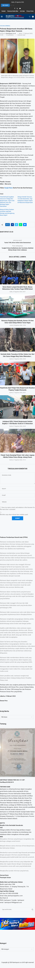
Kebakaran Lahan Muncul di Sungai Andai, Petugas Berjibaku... (16, 5)
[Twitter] (17, 8)
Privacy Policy (30, 11)
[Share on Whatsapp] (20, 224)
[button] (12, 5)
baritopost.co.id (11, 33)
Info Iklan (22, 11)
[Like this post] (8, 224)
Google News (8, 188)
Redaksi (4, 11)
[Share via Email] (25, 224)
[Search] (30, 16)
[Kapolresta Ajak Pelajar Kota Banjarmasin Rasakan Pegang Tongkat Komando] (17, 373)
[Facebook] (14, 8)
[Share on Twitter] (16, 224)
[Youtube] (20, 8)
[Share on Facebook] (12, 224)
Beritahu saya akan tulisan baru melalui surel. (14, 514)
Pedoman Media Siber (12, 11)
